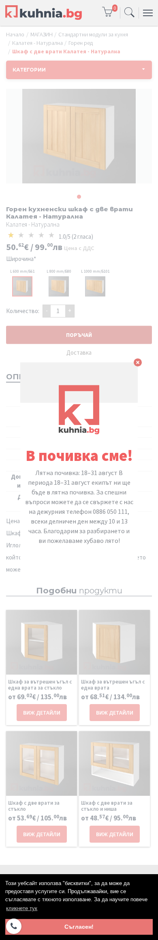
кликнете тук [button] (21, 908)
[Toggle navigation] (129, 13)
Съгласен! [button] (79, 926)
